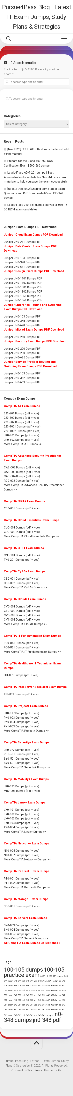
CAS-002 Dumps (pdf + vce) (22, 467)
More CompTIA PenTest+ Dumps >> (27, 887)
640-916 (42, 981)
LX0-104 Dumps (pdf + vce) (21, 823)
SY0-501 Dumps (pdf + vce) (21, 758)
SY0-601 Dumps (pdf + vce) (21, 763)
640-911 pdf (19, 981)
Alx (59, 1070)
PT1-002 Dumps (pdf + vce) (21, 883)
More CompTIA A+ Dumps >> (23, 444)
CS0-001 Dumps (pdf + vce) (22, 578)
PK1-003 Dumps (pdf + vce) (21, 726)
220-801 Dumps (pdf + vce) (21, 413)
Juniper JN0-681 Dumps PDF (22, 267)
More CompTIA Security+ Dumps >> (27, 767)
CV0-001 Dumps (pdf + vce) (22, 606)
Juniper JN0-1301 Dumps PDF (23, 287)
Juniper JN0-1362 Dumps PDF (23, 300)
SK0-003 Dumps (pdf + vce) (21, 925)
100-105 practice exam (34, 972)
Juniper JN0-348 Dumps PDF (22, 262)
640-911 (44, 976)
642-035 (42, 985)
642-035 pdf (19, 990)
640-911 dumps (56, 976)
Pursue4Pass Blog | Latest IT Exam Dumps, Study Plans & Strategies (36, 16)
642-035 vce (31, 990)
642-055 (42, 1005)
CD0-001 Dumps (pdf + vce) (22, 508)
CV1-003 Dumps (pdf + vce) (22, 619)
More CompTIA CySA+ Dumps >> (25, 587)
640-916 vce (31, 985)
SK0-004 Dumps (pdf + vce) (21, 929)
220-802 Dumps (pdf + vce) (21, 417)
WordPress (34, 1070)
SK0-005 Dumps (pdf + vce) (21, 934)
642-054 (42, 1000)
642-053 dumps (53, 995)
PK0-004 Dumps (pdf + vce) (21, 722)
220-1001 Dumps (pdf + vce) (22, 426)
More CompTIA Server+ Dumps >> (26, 938)
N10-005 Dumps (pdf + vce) (21, 850)
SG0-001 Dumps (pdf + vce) (22, 906)
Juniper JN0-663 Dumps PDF (22, 382)
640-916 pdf (19, 985)
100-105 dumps (23, 969)
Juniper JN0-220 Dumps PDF (22, 348)
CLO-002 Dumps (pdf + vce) (22, 532)
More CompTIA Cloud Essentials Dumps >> (31, 536)
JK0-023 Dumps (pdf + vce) (21, 786)
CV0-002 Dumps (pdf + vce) (22, 611)
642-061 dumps (53, 1009)
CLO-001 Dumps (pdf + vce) (22, 527)
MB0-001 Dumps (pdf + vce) (22, 791)
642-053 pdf (19, 1000)
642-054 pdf (19, 1005)
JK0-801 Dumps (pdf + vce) (21, 435)
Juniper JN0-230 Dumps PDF (22, 353)
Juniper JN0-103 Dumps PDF (22, 258)
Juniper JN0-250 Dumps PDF (22, 337)
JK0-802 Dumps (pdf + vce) (21, 440)
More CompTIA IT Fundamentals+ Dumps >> (32, 652)
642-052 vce (31, 995)
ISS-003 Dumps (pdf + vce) (21, 694)
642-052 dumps (53, 990)
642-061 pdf (19, 1015)
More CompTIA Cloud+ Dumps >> (25, 624)
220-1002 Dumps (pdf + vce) (22, 431)
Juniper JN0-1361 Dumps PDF (23, 296)
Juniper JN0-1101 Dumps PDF (23, 278)
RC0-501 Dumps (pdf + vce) (22, 754)
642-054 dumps (53, 1000)
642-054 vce (31, 1005)
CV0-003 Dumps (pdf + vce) (22, 615)
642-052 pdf (19, 995)
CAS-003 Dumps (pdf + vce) (22, 472)
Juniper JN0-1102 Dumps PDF (23, 283)
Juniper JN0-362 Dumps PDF (22, 378)
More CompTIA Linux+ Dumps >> (25, 832)
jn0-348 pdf (47, 1020)
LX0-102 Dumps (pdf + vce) (21, 814)
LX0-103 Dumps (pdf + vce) (21, 818)
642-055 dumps (53, 1005)
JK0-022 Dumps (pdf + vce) (21, 750)
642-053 (42, 995)
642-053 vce (31, 1000)
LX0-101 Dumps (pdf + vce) (21, 809)
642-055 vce (31, 1009)
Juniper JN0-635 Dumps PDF (22, 357)
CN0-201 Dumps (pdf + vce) (22, 555)
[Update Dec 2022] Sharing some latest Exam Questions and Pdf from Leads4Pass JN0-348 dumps (34, 193)
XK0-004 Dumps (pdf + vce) (21, 827)
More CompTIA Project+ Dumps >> (26, 730)
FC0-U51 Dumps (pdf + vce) (22, 643)
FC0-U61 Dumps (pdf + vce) (22, 647)
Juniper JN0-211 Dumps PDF (22, 242)
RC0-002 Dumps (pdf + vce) (22, 480)
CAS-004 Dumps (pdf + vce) (22, 476)
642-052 (42, 990)
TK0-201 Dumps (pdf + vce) (21, 559)
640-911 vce (31, 981)
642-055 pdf (19, 1009)
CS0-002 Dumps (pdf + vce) (22, 583)
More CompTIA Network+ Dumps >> (27, 859)
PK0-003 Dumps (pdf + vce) (21, 717)
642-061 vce (31, 1015)
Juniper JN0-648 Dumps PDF (22, 325)
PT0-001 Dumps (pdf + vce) (21, 878)
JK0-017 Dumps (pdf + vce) (21, 713)
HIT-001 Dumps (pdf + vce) (21, 675)
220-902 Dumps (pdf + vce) (21, 422)
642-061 (42, 1009)
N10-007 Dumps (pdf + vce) (21, 855)
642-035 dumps (53, 985)
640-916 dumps (53, 981)
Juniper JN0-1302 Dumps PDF (23, 291)
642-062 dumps (45, 1015)
